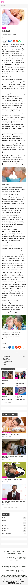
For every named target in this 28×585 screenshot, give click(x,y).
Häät (4, 27)
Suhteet (6, 530)
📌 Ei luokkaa (7, 533)
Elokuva (4, 454)
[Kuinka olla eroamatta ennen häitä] (7, 375)
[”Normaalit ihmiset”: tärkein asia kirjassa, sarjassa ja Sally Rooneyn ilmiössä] (14, 470)
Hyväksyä (11, 583)
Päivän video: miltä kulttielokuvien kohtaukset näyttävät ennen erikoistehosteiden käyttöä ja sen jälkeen (7, 359)
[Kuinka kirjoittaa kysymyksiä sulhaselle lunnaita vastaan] (20, 375)
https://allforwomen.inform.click (15, 565)
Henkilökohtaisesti (7, 432)
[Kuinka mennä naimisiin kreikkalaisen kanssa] (20, 391)
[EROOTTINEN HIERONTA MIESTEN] (14, 425)
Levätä (6, 525)
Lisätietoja (18, 583)
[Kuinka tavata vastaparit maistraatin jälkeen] (7, 391)
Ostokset (6, 528)
